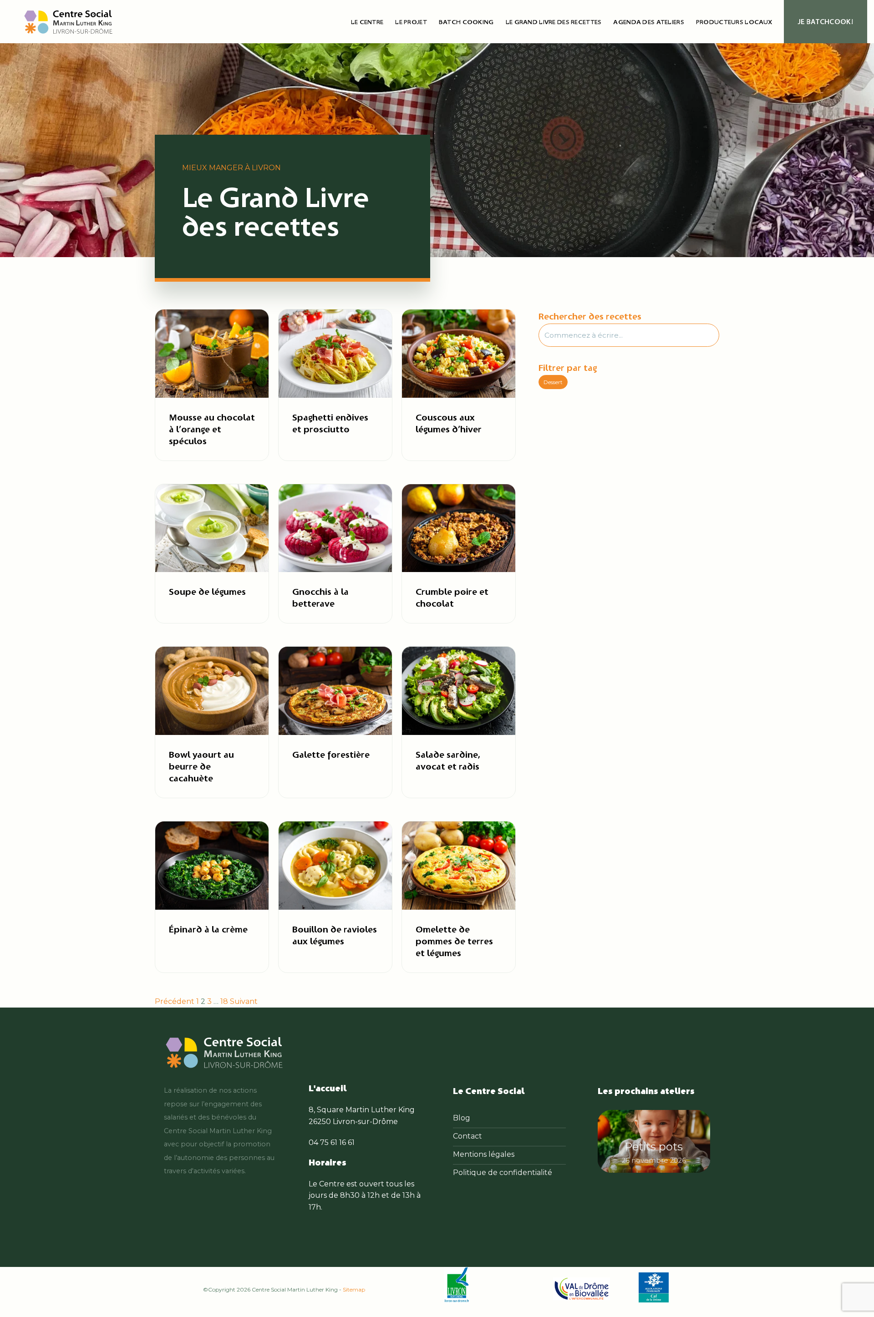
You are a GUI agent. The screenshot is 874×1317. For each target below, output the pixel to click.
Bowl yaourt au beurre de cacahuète (201, 766)
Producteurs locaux (734, 21)
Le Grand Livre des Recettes (554, 21)
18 (224, 1001)
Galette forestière (331, 754)
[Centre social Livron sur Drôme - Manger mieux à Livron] (68, 22)
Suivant (244, 1001)
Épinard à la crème (208, 929)
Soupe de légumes (207, 591)
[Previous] (611, 1144)
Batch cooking (466, 21)
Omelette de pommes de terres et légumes (454, 941)
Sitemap (354, 1289)
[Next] (696, 1144)
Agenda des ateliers (648, 21)
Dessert (553, 382)
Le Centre (367, 21)
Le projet (411, 21)
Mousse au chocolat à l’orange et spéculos (212, 429)
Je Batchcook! (825, 21)
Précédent (174, 1001)
